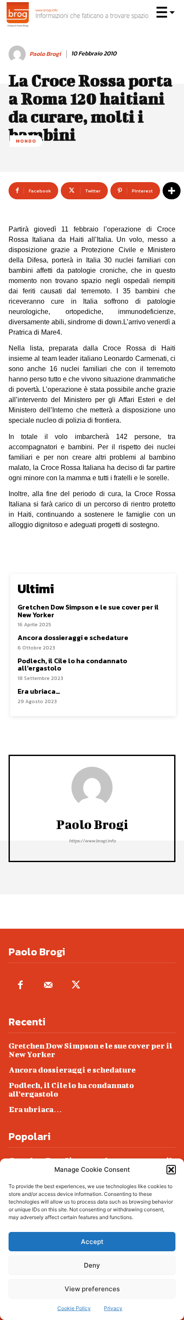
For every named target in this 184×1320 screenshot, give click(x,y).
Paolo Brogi (45, 54)
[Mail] (48, 985)
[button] (171, 1169)
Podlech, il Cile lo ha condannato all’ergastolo (72, 664)
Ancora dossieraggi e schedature (73, 637)
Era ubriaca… (39, 691)
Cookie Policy (74, 1308)
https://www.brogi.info (92, 840)
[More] (172, 190)
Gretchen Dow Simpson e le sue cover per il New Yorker (88, 611)
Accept (92, 1242)
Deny (92, 1265)
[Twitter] (76, 985)
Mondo (26, 140)
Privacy (113, 1308)
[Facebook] (20, 985)
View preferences (92, 1289)
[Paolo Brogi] (18, 54)
